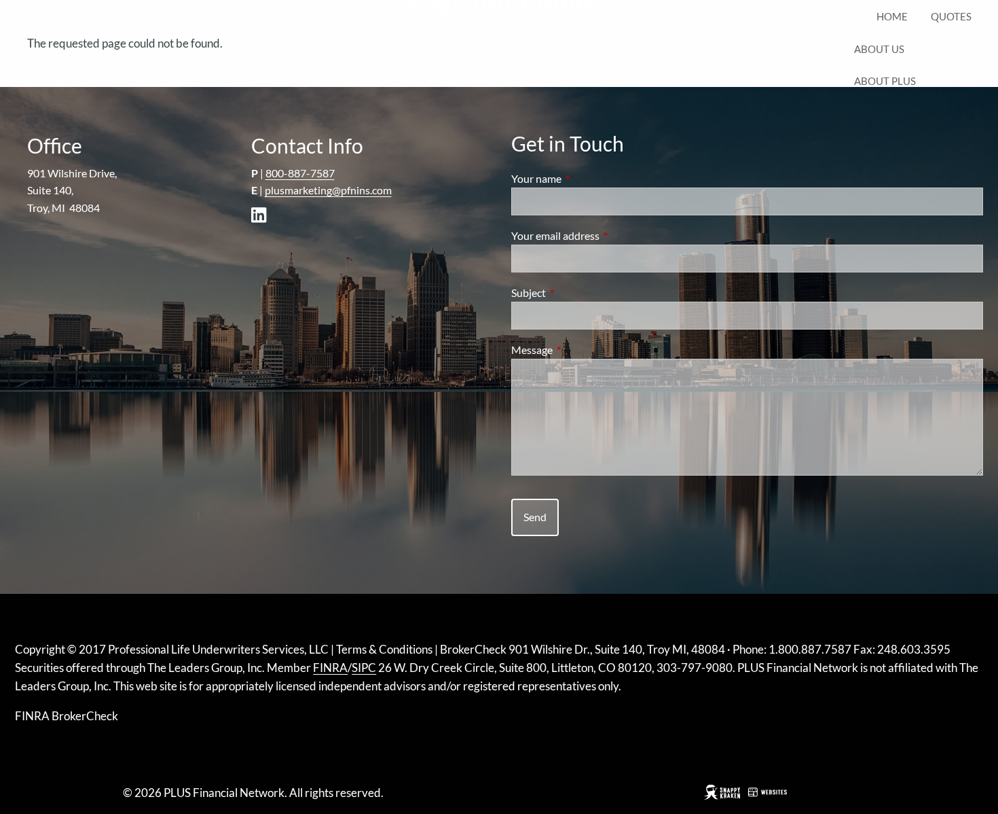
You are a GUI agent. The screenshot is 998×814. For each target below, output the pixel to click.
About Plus (885, 81)
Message (580, 349)
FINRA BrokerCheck (66, 716)
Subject (577, 292)
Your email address (604, 235)
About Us (879, 49)
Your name (585, 178)
